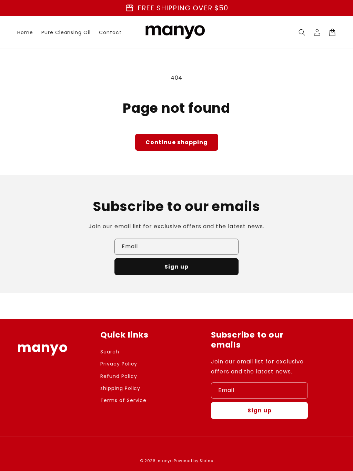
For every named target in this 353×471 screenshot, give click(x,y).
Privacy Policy (118, 363)
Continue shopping (176, 142)
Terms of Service (123, 400)
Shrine (206, 460)
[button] (302, 32)
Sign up (176, 267)
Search (109, 351)
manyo (165, 460)
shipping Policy (120, 388)
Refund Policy (118, 376)
